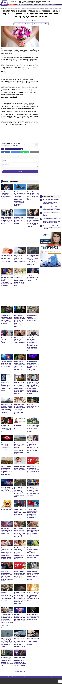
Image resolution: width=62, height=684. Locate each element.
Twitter (16, 152)
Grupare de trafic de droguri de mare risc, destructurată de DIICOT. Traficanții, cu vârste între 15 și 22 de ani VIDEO (33, 259)
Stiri (6, 8)
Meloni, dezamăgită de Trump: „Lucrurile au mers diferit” (6, 340)
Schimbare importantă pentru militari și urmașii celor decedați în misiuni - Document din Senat (33, 491)
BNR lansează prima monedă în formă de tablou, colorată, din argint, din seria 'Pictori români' (6, 386)
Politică (19, 1)
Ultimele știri (13, 1)
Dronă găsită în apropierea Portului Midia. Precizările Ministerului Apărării (19, 220)
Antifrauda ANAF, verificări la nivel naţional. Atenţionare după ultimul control (32, 317)
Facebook (7, 152)
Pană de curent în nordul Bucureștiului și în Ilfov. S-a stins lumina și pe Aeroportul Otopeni (19, 642)
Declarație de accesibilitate (48, 676)
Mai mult (39, 2)
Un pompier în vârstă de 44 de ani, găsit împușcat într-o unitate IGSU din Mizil (7, 428)
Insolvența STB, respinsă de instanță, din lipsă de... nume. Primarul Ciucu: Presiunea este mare (7, 596)
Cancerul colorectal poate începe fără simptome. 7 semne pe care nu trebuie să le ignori (6, 365)
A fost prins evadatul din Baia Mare (19, 426)
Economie (38, 1)
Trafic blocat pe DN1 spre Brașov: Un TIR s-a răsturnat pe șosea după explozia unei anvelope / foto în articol (33, 469)
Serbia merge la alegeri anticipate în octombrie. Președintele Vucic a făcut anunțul (20, 511)
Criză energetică (31, 1)
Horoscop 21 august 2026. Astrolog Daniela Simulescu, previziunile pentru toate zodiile (52, 227)
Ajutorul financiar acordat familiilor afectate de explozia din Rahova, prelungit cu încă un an (7, 661)
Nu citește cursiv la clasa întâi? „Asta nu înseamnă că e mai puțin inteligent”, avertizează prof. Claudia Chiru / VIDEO (19, 553)
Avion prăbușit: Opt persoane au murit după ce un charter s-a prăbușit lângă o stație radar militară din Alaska (7, 408)
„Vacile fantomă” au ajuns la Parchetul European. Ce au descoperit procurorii (33, 428)
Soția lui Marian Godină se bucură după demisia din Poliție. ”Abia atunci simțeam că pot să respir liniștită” (19, 532)
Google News (15, 145)
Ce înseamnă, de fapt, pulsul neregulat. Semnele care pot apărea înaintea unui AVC (6, 446)
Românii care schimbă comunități (27, 2)
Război (24, 1)
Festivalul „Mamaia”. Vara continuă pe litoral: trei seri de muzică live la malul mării (19, 617)
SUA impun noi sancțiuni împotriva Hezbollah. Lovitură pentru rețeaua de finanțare (33, 532)
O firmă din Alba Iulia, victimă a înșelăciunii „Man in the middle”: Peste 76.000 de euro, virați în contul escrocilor (33, 366)
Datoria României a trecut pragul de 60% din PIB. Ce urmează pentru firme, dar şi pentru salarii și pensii (33, 195)
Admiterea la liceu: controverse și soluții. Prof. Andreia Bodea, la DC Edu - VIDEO (6, 195)
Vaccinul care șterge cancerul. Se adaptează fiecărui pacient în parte (6, 531)
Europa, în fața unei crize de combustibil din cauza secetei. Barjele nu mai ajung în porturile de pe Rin (33, 596)
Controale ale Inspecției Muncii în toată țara (33, 406)
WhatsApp (26, 152)
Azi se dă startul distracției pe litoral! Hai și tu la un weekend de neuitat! (7, 489)
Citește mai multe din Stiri (20, 671)
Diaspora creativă (46, 1)
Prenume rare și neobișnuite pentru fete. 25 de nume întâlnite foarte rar (19, 467)
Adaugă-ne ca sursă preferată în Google (24, 23)
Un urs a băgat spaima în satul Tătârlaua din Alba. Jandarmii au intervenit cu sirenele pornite (19, 365)
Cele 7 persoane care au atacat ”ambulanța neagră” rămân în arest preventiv (33, 641)
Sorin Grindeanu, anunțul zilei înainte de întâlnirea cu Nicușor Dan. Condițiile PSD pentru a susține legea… (36, 4)
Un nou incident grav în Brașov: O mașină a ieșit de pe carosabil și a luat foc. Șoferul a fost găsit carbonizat (19, 574)
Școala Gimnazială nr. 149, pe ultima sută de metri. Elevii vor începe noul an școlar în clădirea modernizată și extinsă (33, 574)
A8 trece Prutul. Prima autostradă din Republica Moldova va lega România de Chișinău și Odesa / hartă (19, 491)
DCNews (4, 3)
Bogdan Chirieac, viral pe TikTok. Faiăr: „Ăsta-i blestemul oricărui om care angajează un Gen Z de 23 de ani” (32, 447)
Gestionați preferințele (31, 676)
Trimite (20, 171)
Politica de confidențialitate (12, 676)
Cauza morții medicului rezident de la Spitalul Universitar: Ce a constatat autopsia (19, 258)
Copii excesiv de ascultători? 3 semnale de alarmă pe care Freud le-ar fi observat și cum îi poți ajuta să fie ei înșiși (19, 280)
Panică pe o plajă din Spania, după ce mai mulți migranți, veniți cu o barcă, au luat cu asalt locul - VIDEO (7, 642)
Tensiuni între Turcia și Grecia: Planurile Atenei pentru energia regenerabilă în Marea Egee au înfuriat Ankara (32, 512)
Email (35, 152)
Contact (39, 676)
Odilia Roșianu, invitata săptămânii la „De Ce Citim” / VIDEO (32, 278)
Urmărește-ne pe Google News (42, 23)
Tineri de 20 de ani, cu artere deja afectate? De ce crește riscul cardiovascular (6, 258)
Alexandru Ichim (32, 19)
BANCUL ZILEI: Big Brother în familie (6, 508)
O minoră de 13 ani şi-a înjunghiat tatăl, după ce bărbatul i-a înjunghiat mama (33, 617)
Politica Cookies (22, 676)
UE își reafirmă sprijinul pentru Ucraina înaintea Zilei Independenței (19, 340)
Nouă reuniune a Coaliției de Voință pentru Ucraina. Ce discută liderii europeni (6, 220)
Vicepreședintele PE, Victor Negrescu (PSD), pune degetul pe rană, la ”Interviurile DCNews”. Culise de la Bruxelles (7, 280)
